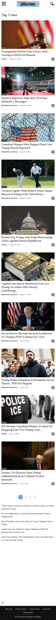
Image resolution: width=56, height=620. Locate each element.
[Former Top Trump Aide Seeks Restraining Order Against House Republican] (28, 220)
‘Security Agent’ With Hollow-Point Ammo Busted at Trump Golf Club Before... (27, 192)
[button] (51, 4)
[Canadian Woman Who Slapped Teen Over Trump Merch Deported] (28, 127)
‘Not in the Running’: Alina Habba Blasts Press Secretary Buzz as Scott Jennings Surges (27, 538)
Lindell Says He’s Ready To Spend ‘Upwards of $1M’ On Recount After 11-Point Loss (24, 530)
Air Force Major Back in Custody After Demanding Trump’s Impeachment (25, 515)
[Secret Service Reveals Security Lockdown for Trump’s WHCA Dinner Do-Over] (28, 316)
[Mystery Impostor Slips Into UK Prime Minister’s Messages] (28, 81)
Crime (4, 48)
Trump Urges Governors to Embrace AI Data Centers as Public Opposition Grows (27, 507)
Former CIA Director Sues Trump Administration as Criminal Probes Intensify (22, 476)
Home (3, 11)
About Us (8, 609)
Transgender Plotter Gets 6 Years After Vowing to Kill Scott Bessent (24, 53)
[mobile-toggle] (4, 4)
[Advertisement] (28, 571)
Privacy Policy (21, 609)
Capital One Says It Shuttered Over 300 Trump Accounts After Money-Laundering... (25, 287)
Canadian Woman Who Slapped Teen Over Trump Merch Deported (26, 146)
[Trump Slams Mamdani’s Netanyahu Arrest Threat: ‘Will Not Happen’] (28, 363)
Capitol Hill (6, 233)
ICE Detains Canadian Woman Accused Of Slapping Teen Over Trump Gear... (26, 428)
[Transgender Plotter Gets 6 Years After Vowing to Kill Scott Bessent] (28, 34)
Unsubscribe (28, 612)
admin (4, 59)
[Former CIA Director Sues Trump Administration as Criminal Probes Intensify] (28, 455)
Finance (5, 280)
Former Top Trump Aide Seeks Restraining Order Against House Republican (26, 239)
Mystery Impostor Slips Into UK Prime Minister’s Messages (24, 100)
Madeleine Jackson (9, 105)
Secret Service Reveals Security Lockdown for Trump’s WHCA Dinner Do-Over (26, 335)
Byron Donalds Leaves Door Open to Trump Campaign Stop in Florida (27, 523)
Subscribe (47, 609)
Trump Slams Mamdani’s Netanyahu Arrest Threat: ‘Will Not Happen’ (27, 381)
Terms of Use (34, 609)
